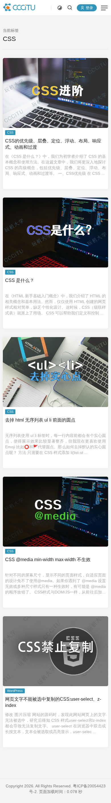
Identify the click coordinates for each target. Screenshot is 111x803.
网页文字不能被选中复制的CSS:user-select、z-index (53, 702)
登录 (89, 8)
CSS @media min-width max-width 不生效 (48, 559)
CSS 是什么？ (19, 280)
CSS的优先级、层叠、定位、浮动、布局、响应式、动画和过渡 (53, 144)
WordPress (15, 690)
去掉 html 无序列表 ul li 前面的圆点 (40, 420)
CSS (10, 132)
